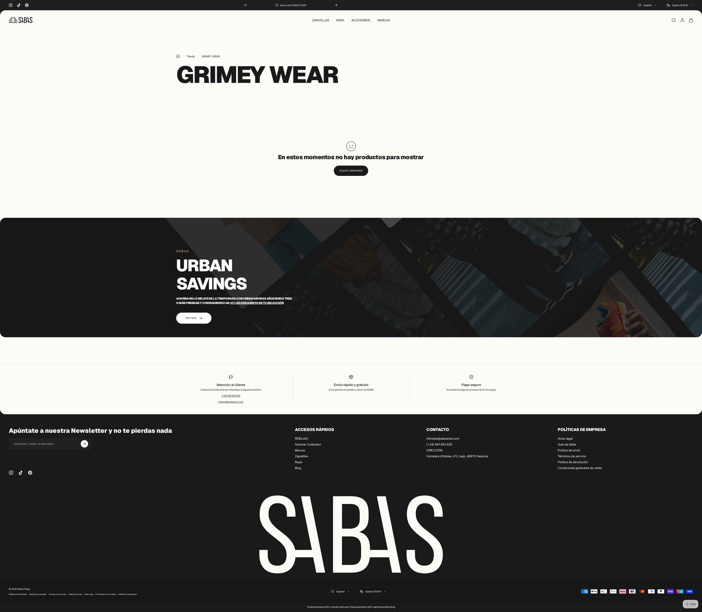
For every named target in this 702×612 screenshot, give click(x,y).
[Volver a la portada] (178, 56)
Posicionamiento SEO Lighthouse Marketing (372, 607)
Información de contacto (105, 594)
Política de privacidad (37, 594)
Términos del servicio (57, 594)
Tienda (191, 56)
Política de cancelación (127, 594)
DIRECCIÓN (434, 450)
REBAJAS (301, 438)
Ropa (298, 462)
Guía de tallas (567, 444)
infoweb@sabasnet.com (230, 401)
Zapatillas (301, 456)
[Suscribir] (84, 444)
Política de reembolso (18, 594)
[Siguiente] (336, 5)
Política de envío (569, 450)
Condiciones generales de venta (580, 468)
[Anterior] (246, 5)
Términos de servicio (572, 456)
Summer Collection (308, 444)
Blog (298, 468)
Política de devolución (573, 462)
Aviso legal (565, 438)
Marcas (300, 450)
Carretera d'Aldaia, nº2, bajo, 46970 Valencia (457, 456)
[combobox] (647, 5)
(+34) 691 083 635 (231, 395)
